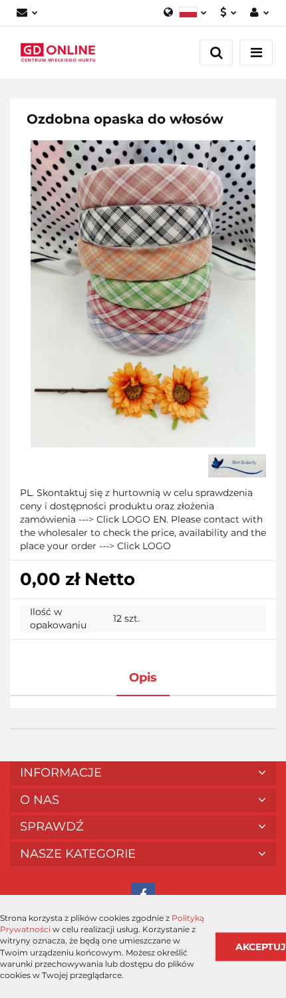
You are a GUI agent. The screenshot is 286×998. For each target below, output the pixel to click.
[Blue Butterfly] (237, 465)
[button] (143, 773)
